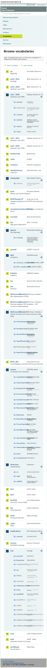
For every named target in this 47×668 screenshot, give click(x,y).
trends (18, 132)
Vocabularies (7, 36)
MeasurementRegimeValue (21, 408)
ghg (12, 255)
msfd (12, 516)
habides (13, 273)
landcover (14, 464)
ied (11, 286)
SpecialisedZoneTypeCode (21, 438)
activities (19, 102)
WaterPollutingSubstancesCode (21, 352)
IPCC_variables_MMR (21, 267)
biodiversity (15, 154)
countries (19, 114)
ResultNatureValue (21, 430)
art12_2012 (14, 79)
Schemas (6, 32)
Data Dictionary (18, 13)
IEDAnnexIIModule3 (18, 302)
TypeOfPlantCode (21, 341)
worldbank (14, 647)
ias (11, 281)
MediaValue (20, 415)
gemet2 (13, 250)
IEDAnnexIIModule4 (18, 312)
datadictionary (16, 170)
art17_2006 (14, 95)
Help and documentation (10, 17)
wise (12, 639)
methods (19, 120)
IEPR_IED (14, 362)
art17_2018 (14, 146)
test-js (18, 590)
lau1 (12, 489)
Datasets (6, 21)
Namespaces (7, 43)
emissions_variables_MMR (21, 262)
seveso (13, 543)
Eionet (11, 13)
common (14, 165)
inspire (13, 369)
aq (11, 71)
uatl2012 (19, 481)
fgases (13, 230)
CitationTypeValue (21, 383)
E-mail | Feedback (8, 661)
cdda (12, 159)
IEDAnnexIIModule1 (18, 294)
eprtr (12, 191)
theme (18, 454)
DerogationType (21, 328)
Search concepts (27, 65)
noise (12, 523)
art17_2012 (14, 138)
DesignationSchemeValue (21, 388)
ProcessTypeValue (21, 424)
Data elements (7, 29)
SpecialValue (20, 443)
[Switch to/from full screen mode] (34, 5)
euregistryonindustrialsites (18, 209)
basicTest (19, 556)
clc (17, 472)
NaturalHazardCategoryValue (21, 419)
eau (17, 570)
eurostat (13, 217)
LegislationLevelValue (21, 404)
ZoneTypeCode (21, 458)
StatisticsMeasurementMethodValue (21, 447)
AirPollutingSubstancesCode (21, 321)
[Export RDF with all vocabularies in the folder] (41, 97)
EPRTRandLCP (16, 199)
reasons (19, 126)
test (11, 551)
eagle (18, 476)
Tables (5, 25)
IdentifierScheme (21, 400)
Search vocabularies (12, 65)
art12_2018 (14, 87)
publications (15, 531)
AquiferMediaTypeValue (21, 377)
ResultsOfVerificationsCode (21, 334)
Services (5, 40)
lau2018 (13, 500)
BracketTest (20, 560)
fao (11, 222)
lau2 (12, 495)
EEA (11, 2)
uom (12, 634)
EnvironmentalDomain (21, 394)
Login (30, 4)
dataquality (15, 178)
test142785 (19, 594)
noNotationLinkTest (21, 586)
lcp (11, 508)
